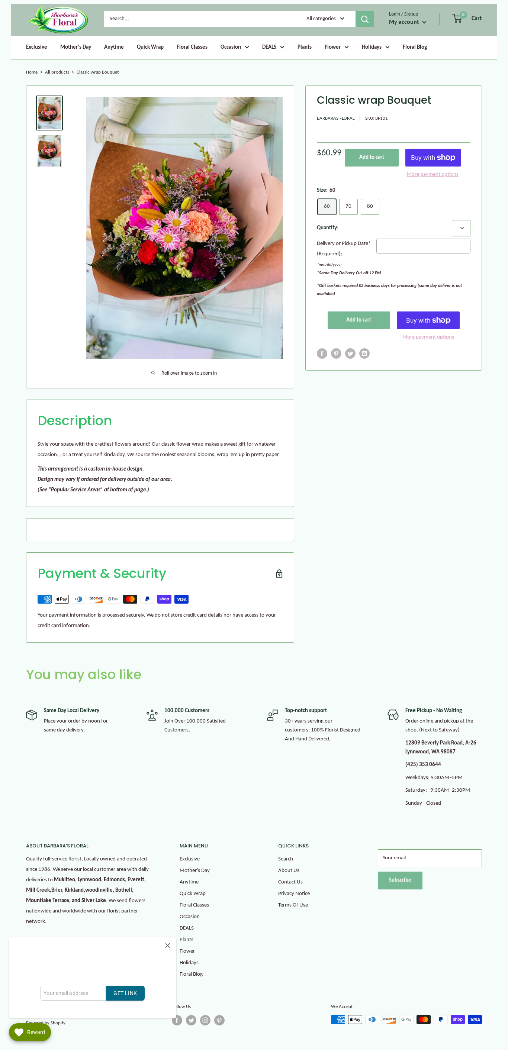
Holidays (372, 47)
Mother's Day (75, 47)
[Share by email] (364, 353)
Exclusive (36, 47)
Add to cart (371, 157)
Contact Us (290, 882)
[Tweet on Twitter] (350, 353)
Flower (333, 47)
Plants (305, 47)
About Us (288, 870)
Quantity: (327, 228)
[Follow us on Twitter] (191, 1020)
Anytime (114, 47)
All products (57, 72)
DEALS (269, 47)
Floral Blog (415, 47)
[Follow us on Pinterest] (219, 1020)
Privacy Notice (294, 893)
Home (32, 72)
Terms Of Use (293, 905)
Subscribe (400, 880)
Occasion (231, 47)
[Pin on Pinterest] (336, 353)
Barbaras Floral (335, 118)
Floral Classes (192, 47)
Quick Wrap (150, 47)
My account (405, 22)
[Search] (365, 19)
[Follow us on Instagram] (205, 1020)
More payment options (433, 174)
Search (285, 859)
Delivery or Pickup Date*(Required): (344, 249)
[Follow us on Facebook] (177, 1020)
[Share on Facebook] (322, 353)
